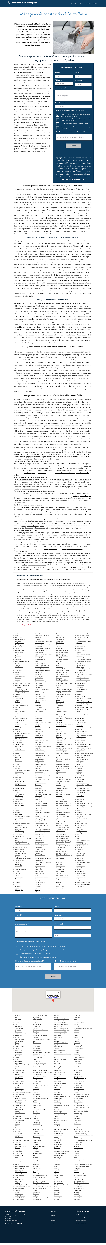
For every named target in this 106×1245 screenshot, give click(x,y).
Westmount (80, 672)
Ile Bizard (38, 733)
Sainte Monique (19, 818)
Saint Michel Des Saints (83, 840)
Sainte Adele (18, 866)
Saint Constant (39, 643)
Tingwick (17, 713)
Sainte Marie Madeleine (63, 794)
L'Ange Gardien (19, 744)
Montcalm (57, 1148)
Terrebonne (42, 473)
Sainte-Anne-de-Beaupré (81, 1094)
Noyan (17, 845)
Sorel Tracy (59, 709)
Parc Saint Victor (60, 844)
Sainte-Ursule (57, 1074)
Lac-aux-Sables (58, 1098)
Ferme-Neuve (19, 1159)
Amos (16, 654)
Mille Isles (59, 862)
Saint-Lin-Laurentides (21, 1172)
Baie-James (36, 1144)
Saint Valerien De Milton (42, 635)
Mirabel (79, 809)
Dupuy (35, 1190)
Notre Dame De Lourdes (84, 661)
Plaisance (56, 1190)
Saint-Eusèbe (37, 1081)
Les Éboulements (20, 1196)
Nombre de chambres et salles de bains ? (69, 132)
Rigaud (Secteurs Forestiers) (64, 689)
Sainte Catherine (61, 851)
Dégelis (35, 1080)
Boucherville (18, 879)
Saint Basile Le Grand (21, 853)
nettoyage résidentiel (26, 480)
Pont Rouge (18, 645)
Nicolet (17, 722)
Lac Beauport (19, 798)
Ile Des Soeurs (39, 750)
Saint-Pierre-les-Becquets (81, 1166)
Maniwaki (56, 1194)
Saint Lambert (81, 740)
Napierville (38, 777)
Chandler (35, 1118)
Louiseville (59, 796)
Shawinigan (18, 880)
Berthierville (57, 1056)
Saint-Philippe (19, 1109)
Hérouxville (57, 1089)
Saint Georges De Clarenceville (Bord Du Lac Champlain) (84, 784)
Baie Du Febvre (19, 805)
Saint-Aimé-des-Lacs (80, 1091)
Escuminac (36, 1133)
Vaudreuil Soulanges (83, 746)
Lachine (79, 692)
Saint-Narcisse (58, 1015)
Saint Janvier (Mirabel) (21, 827)
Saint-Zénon (57, 1035)
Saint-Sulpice (19, 1137)
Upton (78, 724)
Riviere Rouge (81, 877)
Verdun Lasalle (60, 746)
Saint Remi (59, 740)
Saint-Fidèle (77, 1083)
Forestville (18, 792)
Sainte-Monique (79, 1186)
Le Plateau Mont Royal (41, 790)
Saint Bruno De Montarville (43, 862)
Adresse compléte (61, 88)
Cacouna (35, 1068)
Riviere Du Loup (60, 886)
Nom (77, 72)
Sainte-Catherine (20, 1113)
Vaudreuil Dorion (40, 855)
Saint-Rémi (18, 1116)
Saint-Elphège (78, 1185)
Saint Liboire (39, 676)
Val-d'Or (17, 1067)
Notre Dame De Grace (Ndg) (43, 722)
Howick (58, 729)
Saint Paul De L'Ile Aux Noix (43, 833)
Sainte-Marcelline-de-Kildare (62, 1028)
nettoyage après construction (26, 489)
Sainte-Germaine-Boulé (40, 1188)
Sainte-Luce (36, 1096)
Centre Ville (59, 705)
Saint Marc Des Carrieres (22, 661)
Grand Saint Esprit (20, 676)
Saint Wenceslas (19, 650)
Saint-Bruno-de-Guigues (40, 1175)
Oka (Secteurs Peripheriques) (64, 724)
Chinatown (59, 742)
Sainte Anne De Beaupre (22, 691)
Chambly (38, 838)
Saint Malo (38, 634)
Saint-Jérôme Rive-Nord (73, 560)
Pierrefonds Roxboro (21, 842)
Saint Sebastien (19, 831)
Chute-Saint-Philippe (60, 1153)
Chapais (17, 786)
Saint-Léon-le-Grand (59, 1072)
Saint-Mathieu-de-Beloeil (40, 1197)
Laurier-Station (78, 1148)
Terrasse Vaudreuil (40, 783)
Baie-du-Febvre (78, 1179)
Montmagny (36, 1054)
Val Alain (17, 674)
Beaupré (17, 1131)
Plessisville (18, 777)
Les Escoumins (19, 643)
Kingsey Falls (19, 742)
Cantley (56, 1177)
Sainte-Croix (77, 1144)
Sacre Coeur (18, 740)
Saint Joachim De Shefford (43, 829)
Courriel (78, 80)
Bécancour (77, 1168)
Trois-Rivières (19, 1028)
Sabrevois (59, 774)
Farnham (79, 700)
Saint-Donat (18, 1151)
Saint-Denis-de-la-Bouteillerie (41, 1052)
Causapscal (36, 1104)
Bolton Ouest (80, 796)
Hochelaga (59, 731)
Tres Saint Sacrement (41, 844)
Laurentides (80, 648)
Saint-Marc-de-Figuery (39, 1181)
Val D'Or (17, 748)
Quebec (79, 857)
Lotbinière (77, 1146)
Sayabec (35, 1092)
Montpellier (57, 1170)
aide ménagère (66, 556)
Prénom (57, 72)
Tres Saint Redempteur (42, 845)
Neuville (17, 768)
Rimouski (58, 868)
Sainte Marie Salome (41, 823)
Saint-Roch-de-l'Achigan (61, 1043)
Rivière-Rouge (19, 1155)
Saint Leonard (60, 654)
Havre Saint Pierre (20, 794)
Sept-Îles (17, 1074)
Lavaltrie (79, 869)
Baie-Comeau (19, 1078)
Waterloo (38, 705)
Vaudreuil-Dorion (20, 1120)
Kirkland (37, 716)
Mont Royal (59, 696)
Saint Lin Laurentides (62, 877)
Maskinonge (80, 663)
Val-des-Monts (58, 1181)
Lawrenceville (60, 798)
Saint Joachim (19, 803)
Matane (35, 1100)
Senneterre (18, 783)
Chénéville (57, 1164)
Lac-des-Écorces (58, 1150)
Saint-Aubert (36, 1061)
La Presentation (81, 737)
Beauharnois (18, 1091)
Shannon (17, 707)
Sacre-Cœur (77, 1067)
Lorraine (58, 785)
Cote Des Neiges (82, 731)
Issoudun (17, 715)
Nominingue (80, 886)
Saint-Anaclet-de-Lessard (40, 1098)
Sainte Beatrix (60, 704)
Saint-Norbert (58, 1065)
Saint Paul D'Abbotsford (63, 812)
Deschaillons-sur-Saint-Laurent (83, 1164)
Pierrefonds (38, 646)
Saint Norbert (60, 643)
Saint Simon (38, 737)
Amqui (35, 1102)
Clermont (17, 731)
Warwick (17, 716)
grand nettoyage (64, 563)
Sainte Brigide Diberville (42, 670)
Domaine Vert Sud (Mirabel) (64, 779)
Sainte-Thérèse (19, 1081)
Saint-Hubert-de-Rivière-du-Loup (42, 1072)
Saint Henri (59, 792)
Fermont (17, 753)
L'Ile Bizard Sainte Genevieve (64, 809)
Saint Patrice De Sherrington (85, 753)
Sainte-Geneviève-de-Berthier (62, 1054)
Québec (17, 1021)
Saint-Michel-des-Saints (22, 1166)
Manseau (17, 648)
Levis (78, 834)
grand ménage (21, 507)
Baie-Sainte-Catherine (80, 1068)
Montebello (57, 1159)
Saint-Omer (36, 1137)
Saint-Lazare (18, 1126)
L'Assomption (19, 1133)
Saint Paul (38, 814)
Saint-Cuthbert (58, 1037)
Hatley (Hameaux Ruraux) (42, 689)
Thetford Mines (81, 868)
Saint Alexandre (81, 792)
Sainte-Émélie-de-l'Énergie (61, 1033)
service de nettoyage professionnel (30, 558)
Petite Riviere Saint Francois (23, 770)
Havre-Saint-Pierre (79, 1057)
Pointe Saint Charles (62, 829)
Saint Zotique (60, 777)
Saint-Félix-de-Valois (60, 1021)
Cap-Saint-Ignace (38, 1057)
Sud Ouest (59, 737)
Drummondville (60, 866)
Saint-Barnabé (58, 1080)
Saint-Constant (19, 1089)
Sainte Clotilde (81, 775)
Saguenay (18, 1030)
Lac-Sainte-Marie (79, 1022)
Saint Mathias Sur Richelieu (84, 744)
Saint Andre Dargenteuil (63, 716)
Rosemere (79, 691)
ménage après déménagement (33, 526)
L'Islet (34, 1059)
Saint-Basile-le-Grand (21, 1100)
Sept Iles (17, 694)
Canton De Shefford (82, 689)
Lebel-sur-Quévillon (39, 1146)
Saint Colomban (40, 698)
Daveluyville (18, 766)
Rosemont (80, 768)
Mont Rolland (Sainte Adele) (64, 683)
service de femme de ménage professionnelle (72, 473)
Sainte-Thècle (58, 1092)
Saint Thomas (80, 733)
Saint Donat (80, 858)
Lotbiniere (18, 822)
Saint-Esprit (57, 1041)
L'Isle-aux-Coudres (79, 1081)
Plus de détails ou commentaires (65, 961)
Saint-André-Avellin (59, 1155)
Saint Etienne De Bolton (63, 694)
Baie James (18, 637)
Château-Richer (19, 1199)
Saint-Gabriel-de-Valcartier (81, 1107)
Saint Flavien (18, 790)
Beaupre (17, 755)
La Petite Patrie (60, 847)
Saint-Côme (57, 1017)
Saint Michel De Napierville (84, 735)
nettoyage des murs (64, 480)
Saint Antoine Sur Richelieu (84, 707)
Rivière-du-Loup (19, 1072)
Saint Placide (39, 685)
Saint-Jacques (58, 1046)
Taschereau (36, 1192)
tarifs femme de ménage (47, 535)
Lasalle (37, 781)
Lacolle (58, 707)
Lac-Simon (57, 1168)
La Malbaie (18, 764)
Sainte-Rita (36, 1083)
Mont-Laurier (18, 1153)
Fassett (56, 1161)
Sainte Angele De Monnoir (64, 744)
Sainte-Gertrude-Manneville (41, 1183)
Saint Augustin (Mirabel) (42, 779)
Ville (55, 931)
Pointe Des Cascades (41, 825)
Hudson (17, 855)
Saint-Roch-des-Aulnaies (40, 1063)
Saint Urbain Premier (83, 678)
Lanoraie (56, 1057)
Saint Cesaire (39, 711)
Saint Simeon (19, 652)
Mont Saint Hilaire (61, 834)
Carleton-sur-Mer (38, 1126)
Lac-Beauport (78, 1113)
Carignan (79, 812)
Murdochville (37, 1138)
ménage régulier (48, 563)
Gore (78, 794)
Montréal (27, 473)
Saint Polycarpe (81, 825)
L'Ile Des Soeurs (60, 831)
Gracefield (57, 1197)
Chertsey (17, 882)
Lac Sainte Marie (20, 735)
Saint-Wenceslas (79, 1188)
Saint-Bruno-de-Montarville (23, 1092)
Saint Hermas (80, 718)
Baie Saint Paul (19, 746)
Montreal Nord (60, 669)
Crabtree (38, 637)
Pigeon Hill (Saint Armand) (84, 807)
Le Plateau (38, 724)
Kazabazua (18, 665)
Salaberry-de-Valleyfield (22, 1065)
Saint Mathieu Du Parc (83, 635)
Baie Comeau (19, 796)
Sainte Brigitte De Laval (21, 689)
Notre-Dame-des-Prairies (22, 1140)
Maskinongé (57, 1067)
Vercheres (38, 785)
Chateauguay (39, 742)
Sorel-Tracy (18, 1059)
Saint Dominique (20, 851)
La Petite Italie (39, 761)
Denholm (17, 702)
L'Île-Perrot (18, 1129)
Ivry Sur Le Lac (60, 641)
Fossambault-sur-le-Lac (40, 1021)
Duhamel (56, 1172)
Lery (36, 661)
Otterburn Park (81, 798)
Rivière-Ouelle (37, 1050)
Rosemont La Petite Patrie (43, 812)
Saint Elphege (19, 667)
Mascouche (38, 768)
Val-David (17, 1183)
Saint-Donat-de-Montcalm (22, 1186)
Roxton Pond (80, 779)
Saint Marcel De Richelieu (63, 670)
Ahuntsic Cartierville (41, 803)
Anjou (58, 687)
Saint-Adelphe (58, 1094)
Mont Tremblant (40, 873)
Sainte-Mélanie (58, 1026)
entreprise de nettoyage (37, 553)
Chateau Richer (19, 681)
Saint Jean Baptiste (61, 801)
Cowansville (80, 766)
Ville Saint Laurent (61, 772)
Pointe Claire (39, 772)
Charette (58, 735)
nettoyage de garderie (47, 546)
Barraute (35, 1157)
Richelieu (58, 645)
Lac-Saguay (57, 1142)
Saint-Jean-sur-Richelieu (22, 1033)
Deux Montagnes (20, 836)
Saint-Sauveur (19, 1179)
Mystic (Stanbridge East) (42, 665)
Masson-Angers (58, 1175)
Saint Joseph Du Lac (21, 847)
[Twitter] (79, 1215)
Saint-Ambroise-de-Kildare (61, 1024)
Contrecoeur (39, 672)
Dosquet (17, 779)
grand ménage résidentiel (51, 510)
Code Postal (59, 103)
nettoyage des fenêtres (30, 482)
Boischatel (18, 656)
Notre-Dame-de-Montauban (62, 1096)
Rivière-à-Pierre (58, 1131)
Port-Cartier (77, 1056)
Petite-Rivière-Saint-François (82, 1080)
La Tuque (17, 884)
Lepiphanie (38, 718)
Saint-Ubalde (57, 1100)
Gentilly (17, 809)
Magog (17, 1096)
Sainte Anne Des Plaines (84, 634)
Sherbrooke (59, 888)
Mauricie (58, 646)
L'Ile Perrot (80, 849)
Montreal (58, 685)
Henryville (79, 739)
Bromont (38, 674)
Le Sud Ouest (39, 678)
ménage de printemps (65, 482)
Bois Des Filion (81, 713)
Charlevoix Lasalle (61, 733)
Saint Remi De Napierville (63, 825)
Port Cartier (18, 646)
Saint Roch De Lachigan (42, 740)
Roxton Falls (39, 786)
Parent (78, 838)
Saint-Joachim (78, 1102)
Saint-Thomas (58, 1052)
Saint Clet (79, 729)
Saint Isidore (59, 698)
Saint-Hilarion (19, 1194)
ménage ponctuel (50, 549)
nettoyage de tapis (22, 546)
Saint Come (80, 816)
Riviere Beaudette (40, 663)
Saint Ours (80, 687)
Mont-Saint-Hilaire (20, 1098)
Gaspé (35, 1115)
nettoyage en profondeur (34, 514)
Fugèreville (36, 1170)
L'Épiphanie (57, 1045)
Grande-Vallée (37, 1111)
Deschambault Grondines (22, 816)
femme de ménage (24, 464)
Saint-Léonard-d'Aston (80, 1175)
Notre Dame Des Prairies (84, 641)
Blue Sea (56, 1199)
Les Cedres (59, 667)
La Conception (58, 1135)
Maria (34, 1127)
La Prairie (79, 772)
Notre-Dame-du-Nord (39, 1177)
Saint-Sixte (57, 1162)
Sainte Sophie (19, 890)
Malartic (17, 810)
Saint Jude (38, 827)
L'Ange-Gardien (37, 1019)
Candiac (58, 820)
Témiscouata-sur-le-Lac (39, 1076)
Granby (58, 755)
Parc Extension (60, 858)
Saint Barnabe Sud (61, 672)
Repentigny (59, 648)
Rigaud (58, 818)
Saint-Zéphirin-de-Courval (81, 1183)
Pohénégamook (38, 1078)
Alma (16, 1080)
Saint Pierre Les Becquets (22, 775)
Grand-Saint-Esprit (79, 1181)
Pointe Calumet (81, 650)
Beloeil (37, 739)
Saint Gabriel (18, 814)
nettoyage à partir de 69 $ (50, 537)
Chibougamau (19, 698)
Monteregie (80, 822)
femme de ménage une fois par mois (77, 468)
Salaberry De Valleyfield (83, 884)
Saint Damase (81, 799)
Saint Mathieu (39, 801)
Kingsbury (59, 810)
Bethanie (79, 770)
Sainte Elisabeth (40, 704)
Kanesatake (38, 720)
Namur (56, 1166)
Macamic (17, 709)
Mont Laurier (18, 886)
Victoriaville (18, 700)
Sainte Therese (19, 892)
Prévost (17, 1177)
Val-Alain (76, 1153)
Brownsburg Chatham (62, 827)
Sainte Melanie (60, 814)
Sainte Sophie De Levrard (22, 739)
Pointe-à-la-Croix (38, 1129)
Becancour (18, 658)
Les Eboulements (20, 750)
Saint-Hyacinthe (19, 1046)
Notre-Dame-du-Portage (40, 1070)
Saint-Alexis (57, 1039)
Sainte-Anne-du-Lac (20, 1168)
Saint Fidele (18, 672)
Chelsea (56, 1179)
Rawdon (37, 726)
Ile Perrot (79, 705)
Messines (17, 663)
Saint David (38, 707)
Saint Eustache (39, 836)
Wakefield (18, 659)
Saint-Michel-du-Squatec (40, 1085)
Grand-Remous (58, 1196)
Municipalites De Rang (42, 755)
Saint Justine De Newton (63, 715)
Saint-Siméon (78, 1070)
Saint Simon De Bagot (62, 751)
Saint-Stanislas (58, 1104)
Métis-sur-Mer (37, 1105)
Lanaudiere (80, 742)
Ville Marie (18, 801)
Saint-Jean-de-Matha (60, 1022)
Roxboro (58, 757)
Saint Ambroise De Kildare (64, 845)
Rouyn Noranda (19, 781)
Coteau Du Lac (39, 687)
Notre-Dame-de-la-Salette (61, 1185)
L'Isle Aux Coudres (20, 704)
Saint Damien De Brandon (43, 798)
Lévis (16, 1024)
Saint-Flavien (78, 1150)
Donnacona (18, 761)
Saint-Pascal (36, 1048)
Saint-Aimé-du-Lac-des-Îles (61, 1151)
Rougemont (80, 781)
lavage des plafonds (82, 480)
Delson (58, 663)
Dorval (78, 639)
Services (53, 1218)
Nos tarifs (53, 1220)
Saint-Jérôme (19, 1041)
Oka (57, 860)
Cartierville (59, 665)
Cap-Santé (36, 1032)
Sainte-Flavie (36, 1094)
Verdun (37, 853)
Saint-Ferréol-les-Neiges (81, 1096)
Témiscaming (37, 1168)
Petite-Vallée (36, 1113)
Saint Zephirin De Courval (22, 774)
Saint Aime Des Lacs (21, 692)
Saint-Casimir (37, 1043)
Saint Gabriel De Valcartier (22, 683)
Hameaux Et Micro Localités (43, 645)
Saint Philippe (19, 877)
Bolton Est (80, 645)
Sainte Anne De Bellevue (63, 838)
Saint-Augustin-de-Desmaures (83, 1140)
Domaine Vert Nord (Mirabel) (23, 833)
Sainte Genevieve (40, 700)
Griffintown (59, 722)
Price (34, 1091)
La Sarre (17, 763)
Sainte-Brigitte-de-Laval (40, 1015)
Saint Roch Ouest (82, 823)
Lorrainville (36, 1174)
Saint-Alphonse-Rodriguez (61, 1030)
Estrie (78, 810)
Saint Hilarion (19, 772)
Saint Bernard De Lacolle (84, 814)
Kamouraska (36, 1046)
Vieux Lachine (39, 680)
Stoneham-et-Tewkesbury (81, 1111)
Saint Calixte (39, 818)
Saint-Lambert (19, 1083)
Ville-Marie (36, 1166)
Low (16, 751)
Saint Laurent (39, 792)
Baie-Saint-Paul (19, 1188)
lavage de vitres (85, 544)
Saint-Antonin (37, 1074)
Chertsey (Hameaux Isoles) (43, 809)
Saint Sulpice (60, 637)
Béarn (34, 1172)
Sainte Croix (18, 696)
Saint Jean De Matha (62, 656)
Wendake (18, 807)
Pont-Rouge (36, 1022)
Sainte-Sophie (19, 1174)
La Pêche (76, 1026)
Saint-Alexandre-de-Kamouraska (42, 1065)
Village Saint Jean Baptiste (22, 844)
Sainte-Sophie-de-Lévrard (81, 1174)
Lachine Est (80, 726)
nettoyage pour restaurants (26, 498)
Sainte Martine (60, 639)
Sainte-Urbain (78, 1087)
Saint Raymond (19, 788)
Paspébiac (36, 1120)
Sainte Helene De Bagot (84, 728)
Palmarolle (36, 1162)
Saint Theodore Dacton (42, 770)
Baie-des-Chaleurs (38, 1135)
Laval (33, 473)
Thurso (56, 1186)
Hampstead (18, 834)
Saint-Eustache (19, 1063)
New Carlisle (36, 1124)
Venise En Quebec (61, 750)
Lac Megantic (80, 855)
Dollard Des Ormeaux (41, 816)
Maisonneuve (39, 731)
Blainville (79, 774)
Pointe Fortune (39, 842)
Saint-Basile (36, 1033)
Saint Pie (37, 799)
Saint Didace (80, 720)
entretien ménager (25, 493)
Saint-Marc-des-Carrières (40, 1035)
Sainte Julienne (19, 849)
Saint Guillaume (40, 696)
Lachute (58, 849)
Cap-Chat (36, 1107)
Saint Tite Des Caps (20, 785)
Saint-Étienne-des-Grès (60, 1083)
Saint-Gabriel (57, 1063)
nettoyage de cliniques (82, 496)
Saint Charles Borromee (83, 680)
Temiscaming (19, 799)
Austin (37, 691)
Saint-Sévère (57, 1081)
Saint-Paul (18, 1144)
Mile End (58, 807)
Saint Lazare (59, 857)
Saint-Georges (19, 1076)
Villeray (37, 639)
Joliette (17, 875)
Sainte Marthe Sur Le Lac (42, 831)
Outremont (38, 788)
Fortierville (18, 687)
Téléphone (58, 80)
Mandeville (59, 864)
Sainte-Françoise (79, 1159)
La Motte (35, 1179)
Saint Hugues (39, 834)
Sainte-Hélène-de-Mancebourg (42, 1186)
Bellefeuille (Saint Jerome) (43, 648)
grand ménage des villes (77, 510)
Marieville (79, 694)
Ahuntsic (79, 643)
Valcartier (17, 812)
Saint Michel (59, 658)
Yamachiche (59, 634)
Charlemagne (60, 869)
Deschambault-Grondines (40, 1030)
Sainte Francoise (20, 711)
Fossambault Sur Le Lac (22, 669)
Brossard (58, 882)
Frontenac (79, 777)
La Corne (35, 1196)
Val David (38, 886)
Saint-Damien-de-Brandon (61, 1019)
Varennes (38, 864)
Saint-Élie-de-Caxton (60, 1078)
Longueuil (38, 744)
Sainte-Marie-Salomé (21, 1146)
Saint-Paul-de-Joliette (60, 1050)
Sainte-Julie (18, 1104)
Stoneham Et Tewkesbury (22, 733)
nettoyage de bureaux (49, 498)
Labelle (79, 851)
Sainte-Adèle (19, 1181)
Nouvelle (35, 1131)
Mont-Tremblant (19, 1094)
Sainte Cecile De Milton (63, 836)
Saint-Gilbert (57, 1127)
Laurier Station (19, 670)
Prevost (37, 880)
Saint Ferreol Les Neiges (22, 685)
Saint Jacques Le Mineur (63, 753)
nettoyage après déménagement (75, 487)
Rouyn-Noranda (19, 1068)
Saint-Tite (56, 1091)
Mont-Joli (36, 1089)
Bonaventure (36, 1122)
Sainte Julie (59, 790)
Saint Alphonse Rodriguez (84, 681)
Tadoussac (18, 678)
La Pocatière (36, 1045)
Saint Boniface (81, 646)
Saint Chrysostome (61, 674)
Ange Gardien (39, 759)
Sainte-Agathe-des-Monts (22, 1185)
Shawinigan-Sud (58, 1085)
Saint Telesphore (40, 866)
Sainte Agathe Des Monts (84, 882)
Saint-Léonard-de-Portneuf (61, 1129)
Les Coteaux (18, 864)
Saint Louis (59, 635)
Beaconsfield (60, 702)
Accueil (53, 1215)
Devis (52, 1223)
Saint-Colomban (20, 1175)
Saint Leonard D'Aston (21, 705)
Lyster (16, 635)
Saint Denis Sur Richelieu (84, 698)
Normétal (36, 1164)
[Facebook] (76, 1215)
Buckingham (57, 1192)
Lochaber (56, 1188)
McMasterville (39, 840)
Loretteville (18, 728)
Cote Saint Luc (81, 696)
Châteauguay (19, 1052)
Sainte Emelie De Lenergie (64, 855)
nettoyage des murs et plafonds (34, 565)
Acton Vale (38, 847)
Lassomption (39, 735)
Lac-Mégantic (19, 1170)
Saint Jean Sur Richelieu (84, 862)
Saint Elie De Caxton (62, 853)
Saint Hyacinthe (60, 833)
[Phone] (9, 2)
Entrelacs (38, 810)
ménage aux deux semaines (72, 549)
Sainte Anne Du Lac (20, 869)
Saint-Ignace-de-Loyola (60, 1059)
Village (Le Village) (40, 709)
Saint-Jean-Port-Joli (39, 1056)
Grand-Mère (57, 1087)
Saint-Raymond (37, 1024)
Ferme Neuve (39, 869)
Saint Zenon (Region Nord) (64, 748)
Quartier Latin (19, 829)
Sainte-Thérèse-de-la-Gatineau (83, 1028)
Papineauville (57, 1157)
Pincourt (79, 652)
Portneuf (17, 820)
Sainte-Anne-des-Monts (40, 1109)
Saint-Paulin (57, 1076)
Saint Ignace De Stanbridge (64, 718)
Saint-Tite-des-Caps (20, 1197)
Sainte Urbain (19, 634)
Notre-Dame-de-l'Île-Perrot (23, 1118)
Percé (34, 1116)
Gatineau (17, 868)
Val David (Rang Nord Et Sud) (64, 739)
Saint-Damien (37, 1199)
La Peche (17, 680)
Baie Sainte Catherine (21, 737)
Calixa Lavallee (60, 799)
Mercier (17, 888)
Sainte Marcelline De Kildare (43, 641)
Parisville (17, 729)
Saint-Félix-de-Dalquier (40, 1185)
